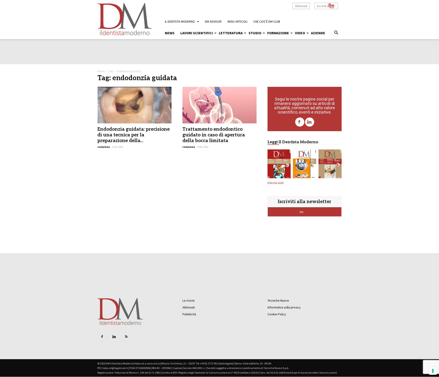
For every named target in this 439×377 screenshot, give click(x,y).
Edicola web (276, 183)
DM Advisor (213, 21)
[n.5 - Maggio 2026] (330, 164)
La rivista (188, 300)
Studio (255, 33)
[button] (336, 33)
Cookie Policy (277, 314)
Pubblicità (189, 314)
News (169, 33)
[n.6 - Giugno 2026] (304, 164)
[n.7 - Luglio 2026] (279, 164)
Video (300, 33)
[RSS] (126, 336)
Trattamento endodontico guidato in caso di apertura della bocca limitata (213, 134)
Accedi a (323, 6)
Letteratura (231, 33)
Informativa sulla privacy (284, 307)
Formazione (278, 33)
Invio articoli (237, 21)
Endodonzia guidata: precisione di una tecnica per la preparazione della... (133, 134)
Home (100, 71)
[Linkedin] (309, 122)
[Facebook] (299, 122)
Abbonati (301, 6)
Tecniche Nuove (278, 300)
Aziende (318, 33)
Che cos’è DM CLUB (266, 21)
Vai (302, 212)
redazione (103, 147)
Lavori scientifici (196, 33)
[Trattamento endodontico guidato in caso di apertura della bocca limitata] (219, 105)
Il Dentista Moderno (180, 21)
